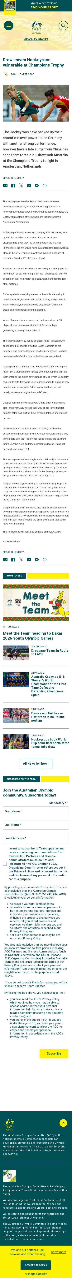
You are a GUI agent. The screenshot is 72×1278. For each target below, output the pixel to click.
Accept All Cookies (36, 1265)
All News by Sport (35, 763)
